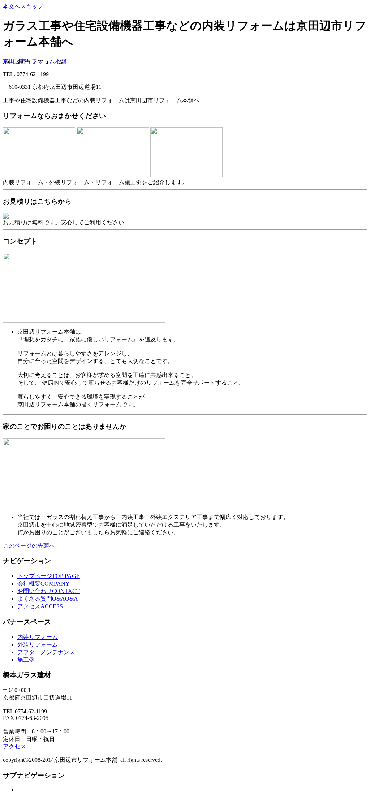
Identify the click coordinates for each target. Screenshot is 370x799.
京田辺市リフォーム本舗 (34, 61)
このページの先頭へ (29, 546)
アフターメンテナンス (46, 652)
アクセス (14, 746)
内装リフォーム (37, 637)
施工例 (26, 660)
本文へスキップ (23, 6)
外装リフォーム (37, 645)
